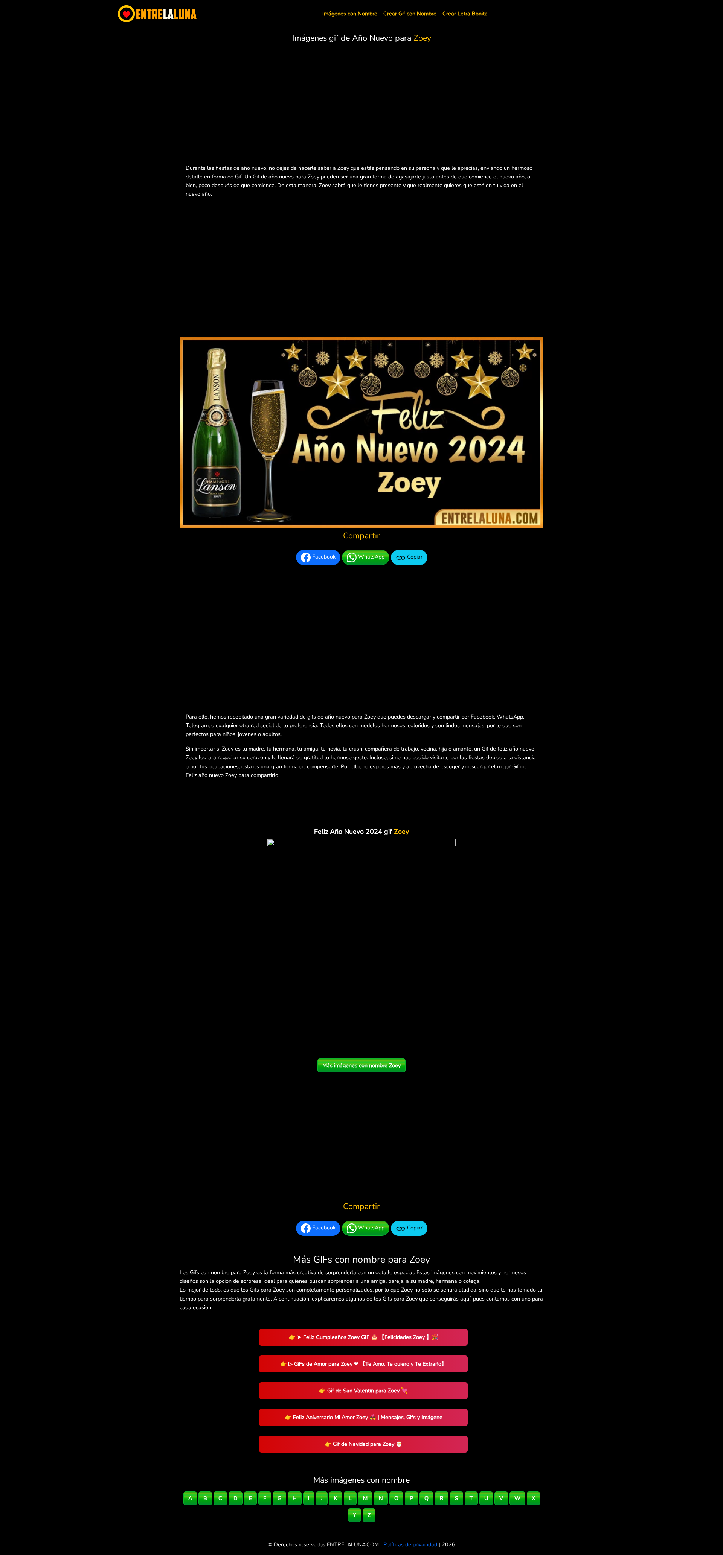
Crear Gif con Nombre (409, 13)
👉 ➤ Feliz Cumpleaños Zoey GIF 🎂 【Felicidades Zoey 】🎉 (363, 1337)
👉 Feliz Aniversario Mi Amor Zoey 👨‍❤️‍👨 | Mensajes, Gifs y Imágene (363, 1417)
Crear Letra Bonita (465, 13)
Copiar (414, 557)
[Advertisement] (361, 105)
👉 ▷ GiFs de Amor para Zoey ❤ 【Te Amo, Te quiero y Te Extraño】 (363, 1364)
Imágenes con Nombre (349, 13)
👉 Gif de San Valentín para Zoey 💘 (363, 1390)
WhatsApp (370, 557)
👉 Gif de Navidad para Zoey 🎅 (364, 1444)
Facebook (323, 557)
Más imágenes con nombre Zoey (361, 1065)
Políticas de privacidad (410, 1544)
